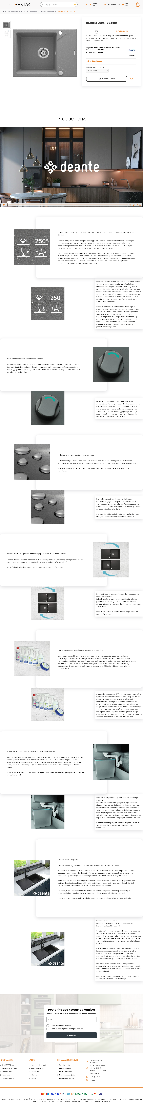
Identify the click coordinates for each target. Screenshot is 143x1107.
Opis (96, 31)
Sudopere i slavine (37, 11)
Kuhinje (23, 11)
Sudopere (50, 11)
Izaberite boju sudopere (95, 67)
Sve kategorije (12, 11)
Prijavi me (71, 1035)
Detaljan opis (122, 31)
